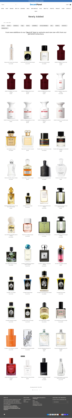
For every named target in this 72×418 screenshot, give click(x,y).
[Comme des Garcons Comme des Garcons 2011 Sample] (60, 365)
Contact (68, 8)
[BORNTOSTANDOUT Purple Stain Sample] (60, 50)
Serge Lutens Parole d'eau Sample (11, 62)
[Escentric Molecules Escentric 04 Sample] (60, 336)
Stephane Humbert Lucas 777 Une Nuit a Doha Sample (11, 206)
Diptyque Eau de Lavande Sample (27, 348)
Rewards (23, 8)
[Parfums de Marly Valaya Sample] (11, 166)
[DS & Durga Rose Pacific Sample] (60, 308)
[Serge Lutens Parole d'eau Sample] (11, 50)
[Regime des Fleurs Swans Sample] (27, 365)
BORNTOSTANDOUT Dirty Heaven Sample (44, 121)
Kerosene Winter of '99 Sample (44, 234)
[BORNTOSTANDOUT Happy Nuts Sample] (60, 79)
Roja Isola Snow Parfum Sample (28, 149)
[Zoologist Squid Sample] (27, 281)
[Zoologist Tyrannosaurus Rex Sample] (44, 281)
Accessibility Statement (37, 405)
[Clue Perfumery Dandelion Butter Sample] (11, 223)
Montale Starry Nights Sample (61, 263)
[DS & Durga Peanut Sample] (44, 308)
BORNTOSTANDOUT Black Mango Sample (44, 92)
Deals (28, 8)
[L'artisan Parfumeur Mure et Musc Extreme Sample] (60, 194)
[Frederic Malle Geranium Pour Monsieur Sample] (60, 137)
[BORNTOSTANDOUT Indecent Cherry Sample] (27, 108)
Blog (36, 11)
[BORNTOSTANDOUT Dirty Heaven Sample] (44, 108)
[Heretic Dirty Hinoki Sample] (44, 50)
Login (63, 8)
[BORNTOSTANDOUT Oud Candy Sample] (11, 79)
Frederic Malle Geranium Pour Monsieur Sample (60, 149)
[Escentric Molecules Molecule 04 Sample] (44, 336)
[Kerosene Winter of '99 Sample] (44, 223)
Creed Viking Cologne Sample (28, 177)
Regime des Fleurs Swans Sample (27, 377)
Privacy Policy (35, 401)
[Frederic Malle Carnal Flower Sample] (44, 137)
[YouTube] (4, 414)
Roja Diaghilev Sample (11, 149)
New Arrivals (34, 8)
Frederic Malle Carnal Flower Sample (44, 149)
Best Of (17, 8)
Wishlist (58, 8)
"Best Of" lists (31, 32)
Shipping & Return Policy (37, 404)
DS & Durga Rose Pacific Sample (61, 320)
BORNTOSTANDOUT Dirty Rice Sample (11, 120)
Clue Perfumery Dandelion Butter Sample (11, 235)
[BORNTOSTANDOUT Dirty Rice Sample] (11, 108)
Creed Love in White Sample (60, 177)
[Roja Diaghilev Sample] (11, 137)
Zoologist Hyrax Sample (27, 205)
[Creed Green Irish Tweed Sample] (44, 166)
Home (2, 8)
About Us (46, 8)
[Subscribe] (67, 402)
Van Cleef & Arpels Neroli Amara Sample (44, 206)
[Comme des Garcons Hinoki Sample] (27, 50)
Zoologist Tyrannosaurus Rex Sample (44, 292)
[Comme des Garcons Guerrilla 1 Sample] (44, 365)
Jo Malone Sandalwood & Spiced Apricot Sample (27, 264)
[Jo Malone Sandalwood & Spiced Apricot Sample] (27, 252)
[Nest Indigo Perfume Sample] (11, 252)
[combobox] (9, 4)
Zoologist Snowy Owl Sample (27, 320)
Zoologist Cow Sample (11, 292)
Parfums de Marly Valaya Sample (11, 177)
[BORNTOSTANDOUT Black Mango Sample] (44, 79)
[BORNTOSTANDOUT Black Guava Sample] (27, 79)
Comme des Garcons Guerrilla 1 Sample (44, 378)
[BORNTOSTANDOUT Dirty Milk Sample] (60, 108)
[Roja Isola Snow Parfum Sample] (27, 137)
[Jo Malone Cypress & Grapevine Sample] (44, 252)
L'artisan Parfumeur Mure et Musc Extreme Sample (60, 206)
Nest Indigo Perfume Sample (11, 263)
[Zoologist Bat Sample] (60, 281)
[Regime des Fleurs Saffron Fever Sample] (11, 365)
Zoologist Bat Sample (61, 292)
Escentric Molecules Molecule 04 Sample (44, 349)
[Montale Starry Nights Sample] (60, 252)
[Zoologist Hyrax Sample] (27, 194)
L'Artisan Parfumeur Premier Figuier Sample (61, 235)
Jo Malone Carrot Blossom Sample (11, 348)
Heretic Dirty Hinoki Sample (44, 62)
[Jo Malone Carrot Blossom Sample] (11, 336)
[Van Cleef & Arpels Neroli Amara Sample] (44, 194)
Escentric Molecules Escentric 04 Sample (61, 349)
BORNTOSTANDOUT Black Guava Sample (28, 92)
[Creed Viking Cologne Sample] (27, 166)
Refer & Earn (26, 401)
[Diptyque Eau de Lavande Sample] (27, 336)
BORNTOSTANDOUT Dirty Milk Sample (61, 120)
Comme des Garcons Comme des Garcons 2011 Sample (61, 378)
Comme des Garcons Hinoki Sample (28, 62)
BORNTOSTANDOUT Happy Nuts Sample (61, 92)
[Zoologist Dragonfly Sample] (11, 308)
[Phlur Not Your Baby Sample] (27, 223)
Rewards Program (27, 399)
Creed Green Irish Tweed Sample (44, 177)
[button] (3, 25)
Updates (52, 8)
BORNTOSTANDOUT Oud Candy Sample (11, 92)
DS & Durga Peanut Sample (44, 320)
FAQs (40, 8)
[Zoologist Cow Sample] (11, 281)
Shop (7, 8)
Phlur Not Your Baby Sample (27, 234)
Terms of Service (36, 402)
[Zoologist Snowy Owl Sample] (27, 308)
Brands (11, 8)
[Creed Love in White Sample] (60, 166)
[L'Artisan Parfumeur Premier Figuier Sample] (60, 223)
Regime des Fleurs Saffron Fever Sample (11, 378)
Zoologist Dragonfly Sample (11, 320)
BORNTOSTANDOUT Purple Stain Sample (61, 63)
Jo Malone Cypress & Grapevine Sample (44, 264)
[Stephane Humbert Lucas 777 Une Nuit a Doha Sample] (11, 194)
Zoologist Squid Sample (27, 292)
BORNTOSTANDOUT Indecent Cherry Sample (28, 121)
